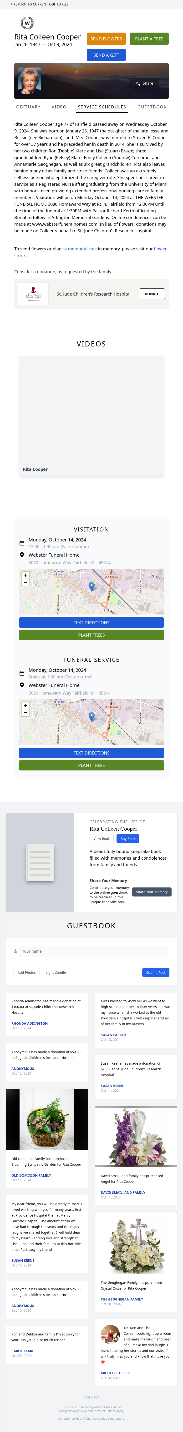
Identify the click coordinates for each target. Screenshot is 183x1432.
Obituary (28, 107)
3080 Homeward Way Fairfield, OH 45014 (70, 562)
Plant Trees (91, 635)
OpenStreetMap (96, 1419)
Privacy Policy (78, 1411)
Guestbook (152, 107)
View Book (102, 838)
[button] (92, 587)
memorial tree (82, 249)
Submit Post (155, 972)
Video (59, 107)
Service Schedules (102, 107)
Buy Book (128, 838)
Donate (152, 294)
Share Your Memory (152, 892)
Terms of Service (104, 1411)
